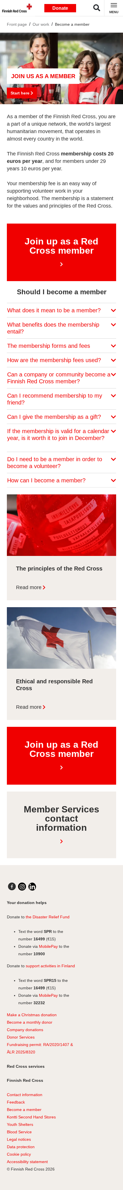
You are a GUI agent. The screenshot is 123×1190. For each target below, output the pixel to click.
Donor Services (21, 1037)
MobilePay (48, 946)
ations (37, 1029)
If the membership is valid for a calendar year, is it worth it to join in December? (58, 434)
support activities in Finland (50, 966)
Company (15, 1029)
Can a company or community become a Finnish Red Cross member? (58, 377)
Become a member (72, 24)
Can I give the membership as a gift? (55, 417)
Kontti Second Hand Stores (31, 1117)
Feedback (16, 1102)
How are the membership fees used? (55, 360)
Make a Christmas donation (32, 1015)
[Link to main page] (15, 8)
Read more (28, 587)
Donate (60, 8)
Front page (17, 24)
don (28, 1029)
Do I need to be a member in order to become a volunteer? (54, 462)
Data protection (21, 1146)
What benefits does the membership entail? (53, 328)
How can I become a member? (47, 480)
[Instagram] (22, 887)
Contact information (24, 1094)
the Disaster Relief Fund (48, 917)
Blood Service (19, 1132)
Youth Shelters (20, 1124)
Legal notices (19, 1139)
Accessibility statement (27, 1161)
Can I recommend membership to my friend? (54, 399)
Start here (21, 93)
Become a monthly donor (29, 1022)
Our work (41, 24)
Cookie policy (19, 1154)
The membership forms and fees (49, 346)
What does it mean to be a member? (54, 310)
